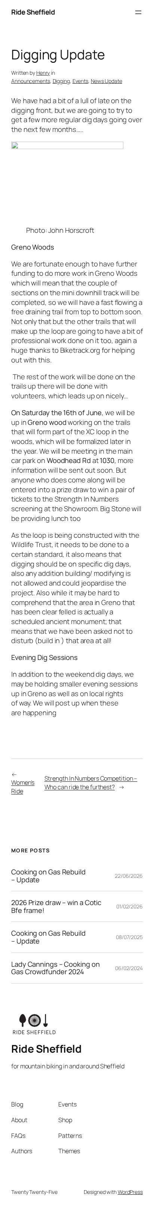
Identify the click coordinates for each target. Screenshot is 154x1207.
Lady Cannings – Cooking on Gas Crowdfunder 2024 (55, 968)
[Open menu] (138, 12)
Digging (61, 80)
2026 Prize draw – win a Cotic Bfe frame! (56, 906)
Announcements (30, 80)
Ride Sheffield (33, 12)
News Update (106, 80)
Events (80, 80)
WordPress (130, 1191)
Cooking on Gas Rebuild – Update (48, 875)
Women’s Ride (22, 786)
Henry (43, 72)
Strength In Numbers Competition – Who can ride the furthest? (91, 782)
